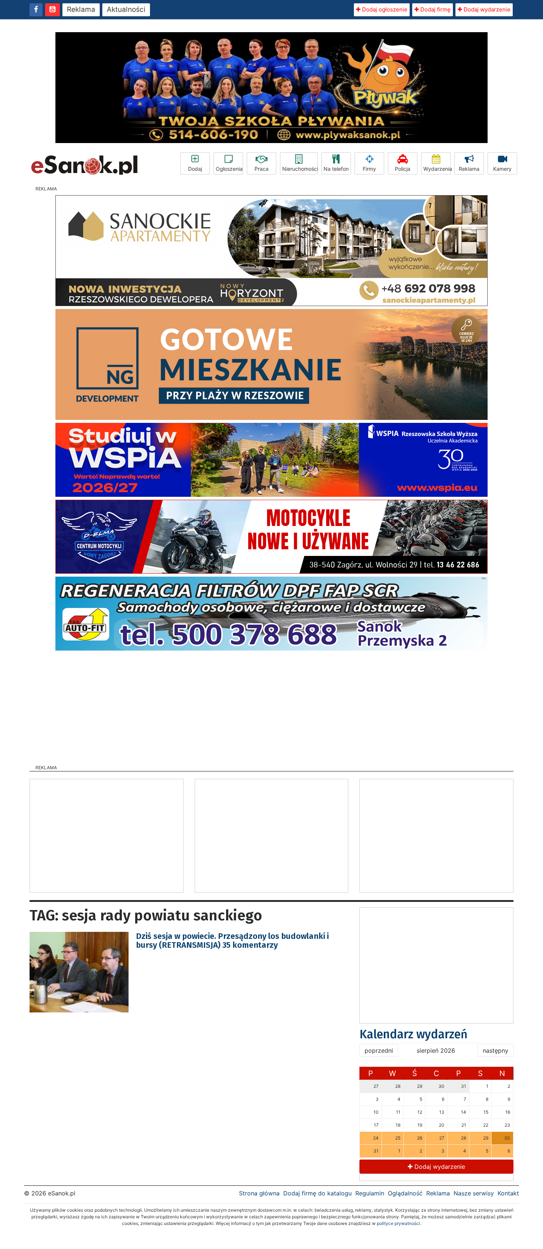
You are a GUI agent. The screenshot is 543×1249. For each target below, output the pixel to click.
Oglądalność (405, 1193)
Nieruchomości (300, 169)
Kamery (502, 169)
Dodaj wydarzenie (486, 9)
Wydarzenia (437, 169)
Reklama (81, 9)
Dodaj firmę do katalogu (317, 1193)
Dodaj (195, 169)
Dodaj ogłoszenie (384, 9)
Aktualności (126, 9)
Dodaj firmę (435, 9)
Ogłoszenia (229, 169)
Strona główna (259, 1193)
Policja (402, 169)
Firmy (369, 169)
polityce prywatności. (399, 1223)
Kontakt (508, 1193)
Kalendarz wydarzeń (413, 1034)
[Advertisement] (271, 705)
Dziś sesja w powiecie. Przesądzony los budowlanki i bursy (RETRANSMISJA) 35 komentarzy (232, 940)
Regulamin (369, 1193)
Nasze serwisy (474, 1193)
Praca (262, 169)
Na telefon (336, 169)
